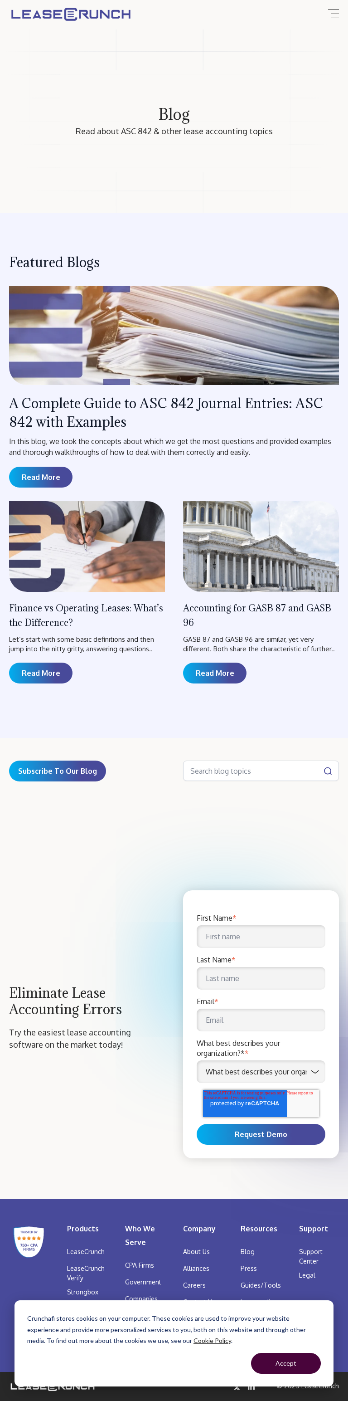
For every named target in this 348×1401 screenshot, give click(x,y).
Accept (286, 1363)
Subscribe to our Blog (57, 771)
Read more (41, 477)
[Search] (328, 771)
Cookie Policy (212, 1340)
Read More (41, 673)
